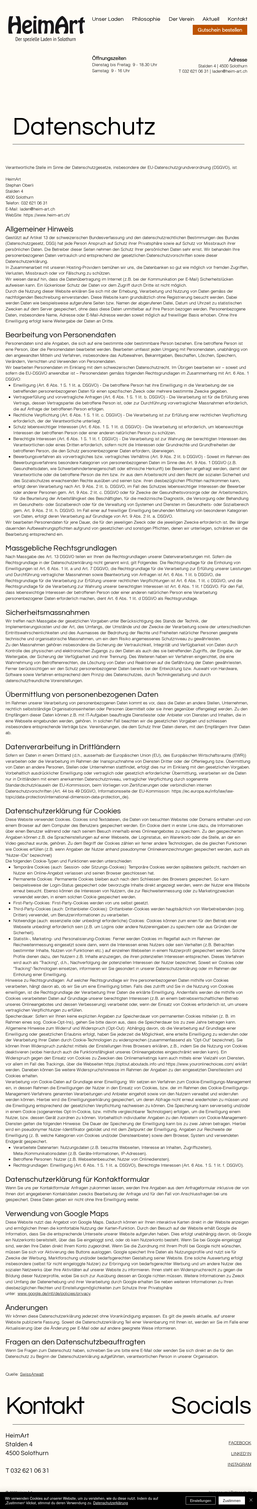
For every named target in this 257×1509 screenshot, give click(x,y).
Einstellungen (200, 1500)
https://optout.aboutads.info (130, 1063)
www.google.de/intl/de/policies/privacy (54, 1293)
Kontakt (45, 1406)
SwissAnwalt (32, 1374)
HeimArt (17, 1435)
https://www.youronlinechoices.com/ (200, 1063)
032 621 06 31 (195, 71)
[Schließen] (251, 1500)
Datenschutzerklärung (110, 1502)
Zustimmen (232, 1500)
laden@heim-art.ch (229, 71)
